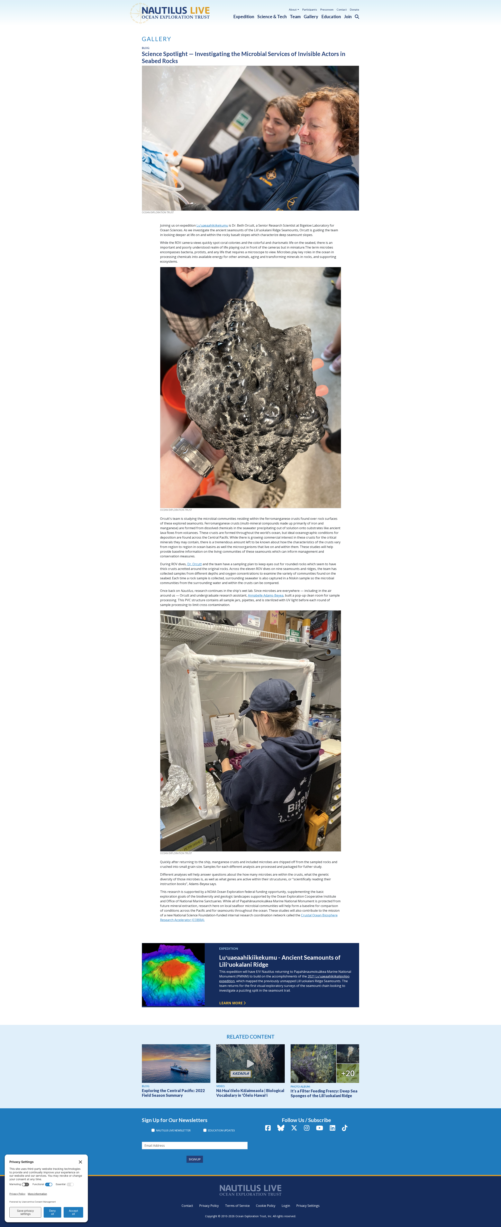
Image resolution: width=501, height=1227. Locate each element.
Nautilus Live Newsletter (173, 1130)
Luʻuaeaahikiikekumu (212, 225)
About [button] (293, 9)
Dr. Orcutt (194, 564)
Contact (342, 9)
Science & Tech (272, 16)
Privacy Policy (209, 1205)
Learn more (231, 1003)
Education (331, 16)
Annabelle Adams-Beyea (265, 595)
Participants (309, 9)
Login (286, 1205)
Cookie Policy (265, 1205)
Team (295, 16)
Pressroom (326, 9)
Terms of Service (237, 1205)
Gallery (311, 16)
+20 (348, 1073)
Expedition (243, 16)
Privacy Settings (308, 1205)
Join (348, 16)
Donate (354, 9)
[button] (355, 16)
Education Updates (221, 1130)
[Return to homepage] (178, 13)
